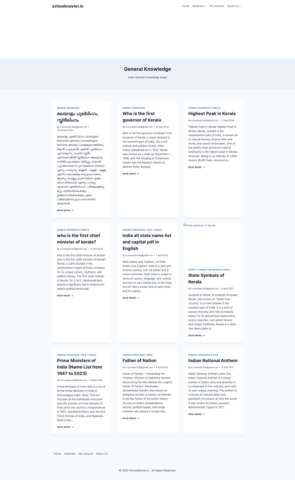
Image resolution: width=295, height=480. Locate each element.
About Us (102, 453)
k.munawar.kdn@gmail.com (73, 127)
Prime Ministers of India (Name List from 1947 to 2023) (79, 367)
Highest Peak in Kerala (212, 113)
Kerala (217, 108)
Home (185, 6)
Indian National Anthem (213, 360)
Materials (70, 453)
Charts (192, 270)
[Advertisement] (147, 35)
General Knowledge (68, 108)
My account (217, 6)
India (149, 230)
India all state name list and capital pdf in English (147, 242)
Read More (65, 210)
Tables (158, 230)
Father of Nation (139, 360)
